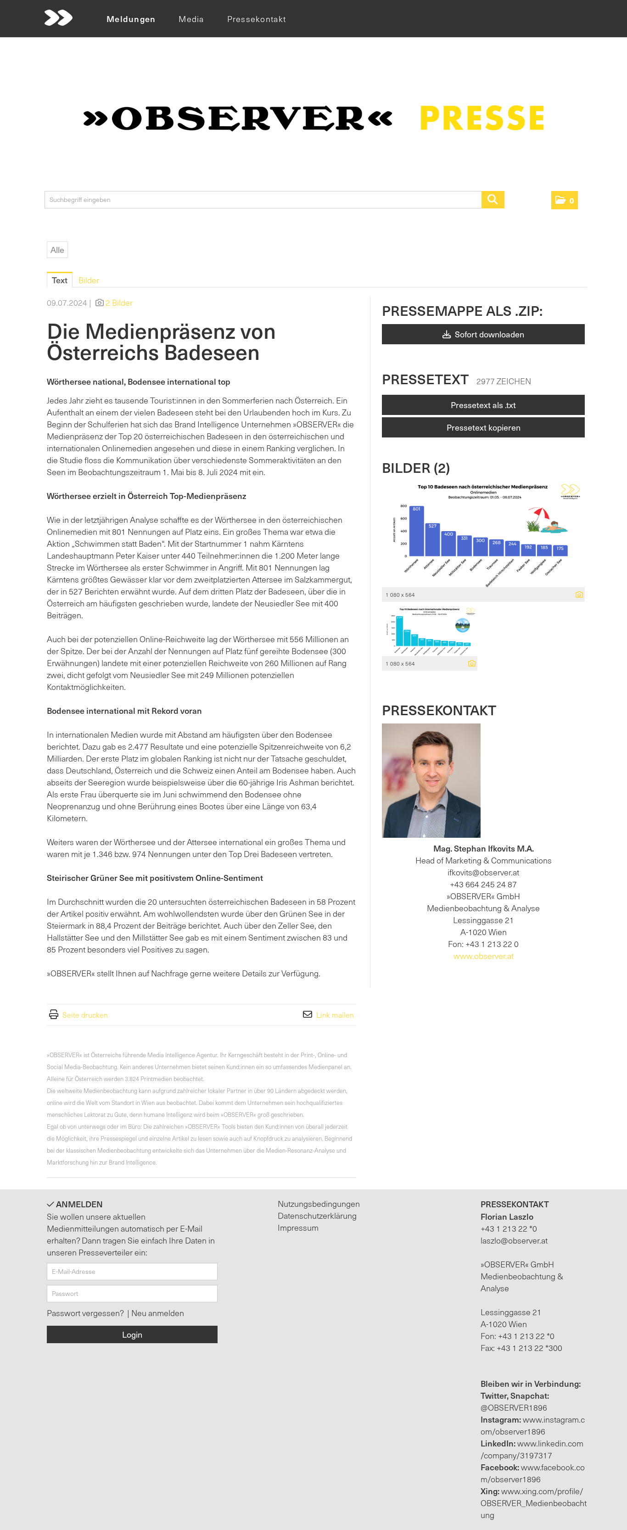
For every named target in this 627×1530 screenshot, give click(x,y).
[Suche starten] (492, 199)
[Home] (59, 18)
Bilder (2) (416, 467)
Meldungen (131, 18)
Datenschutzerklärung (317, 1215)
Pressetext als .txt (483, 404)
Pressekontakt (256, 18)
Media (191, 18)
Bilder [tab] (88, 280)
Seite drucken (85, 1014)
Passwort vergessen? (86, 1312)
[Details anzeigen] (577, 595)
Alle (57, 249)
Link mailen (335, 1014)
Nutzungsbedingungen (319, 1203)
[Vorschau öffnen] (483, 534)
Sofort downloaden (488, 334)
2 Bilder (119, 302)
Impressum (298, 1227)
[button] (564, 200)
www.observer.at (483, 955)
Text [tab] (59, 280)
